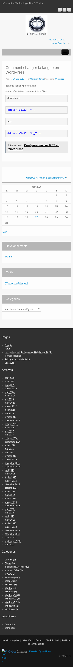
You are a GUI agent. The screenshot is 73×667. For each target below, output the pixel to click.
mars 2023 (10, 403)
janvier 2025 (11, 388)
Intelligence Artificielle (15, 567)
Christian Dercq (37, 79)
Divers (8, 563)
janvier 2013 (11, 527)
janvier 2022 (11, 406)
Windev (8, 588)
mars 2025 (10, 385)
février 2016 (10, 456)
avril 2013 (9, 516)
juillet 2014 (10, 491)
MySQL (8, 574)
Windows (9, 591)
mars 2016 (10, 452)
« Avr (4, 232)
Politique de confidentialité (17, 359)
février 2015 (10, 477)
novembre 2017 (12, 420)
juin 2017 (9, 431)
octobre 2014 (11, 488)
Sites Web (10, 363)
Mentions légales (13, 356)
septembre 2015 (13, 466)
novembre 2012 (12, 534)
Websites (9, 584)
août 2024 (10, 392)
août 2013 (10, 509)
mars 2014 (10, 495)
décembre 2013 (12, 505)
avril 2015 (9, 470)
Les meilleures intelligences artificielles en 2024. (28, 352)
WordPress (10, 628)
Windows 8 (10, 606)
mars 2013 (10, 520)
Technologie (11, 577)
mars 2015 (10, 474)
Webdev (9, 581)
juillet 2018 (10, 410)
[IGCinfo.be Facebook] (64, 10)
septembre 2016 (13, 442)
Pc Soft (9, 256)
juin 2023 (9, 399)
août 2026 (10, 378)
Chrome (9, 559)
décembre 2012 (12, 530)
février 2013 (10, 523)
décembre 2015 (12, 463)
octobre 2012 (11, 537)
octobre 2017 (11, 424)
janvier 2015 (11, 481)
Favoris (8, 345)
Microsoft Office (12, 570)
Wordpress (59, 79)
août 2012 (10, 544)
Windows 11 (10, 598)
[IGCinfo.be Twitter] (69, 10)
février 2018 (10, 417)
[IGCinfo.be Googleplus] (60, 10)
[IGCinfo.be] (36, 25)
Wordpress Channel (16, 283)
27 (36, 217)
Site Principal (52, 640)
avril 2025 (9, 381)
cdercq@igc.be (58, 43)
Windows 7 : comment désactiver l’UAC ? (46, 178)
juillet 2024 (10, 395)
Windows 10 (11, 595)
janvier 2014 (11, 502)
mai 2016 (9, 449)
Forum (8, 349)
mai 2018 (9, 413)
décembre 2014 (12, 484)
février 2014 (10, 498)
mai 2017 (9, 434)
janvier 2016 (11, 459)
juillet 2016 (10, 445)
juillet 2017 (10, 427)
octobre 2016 (11, 438)
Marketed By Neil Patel (40, 651)
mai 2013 (9, 513)
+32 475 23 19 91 (57, 39)
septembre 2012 (13, 541)
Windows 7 (10, 602)
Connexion (10, 624)
